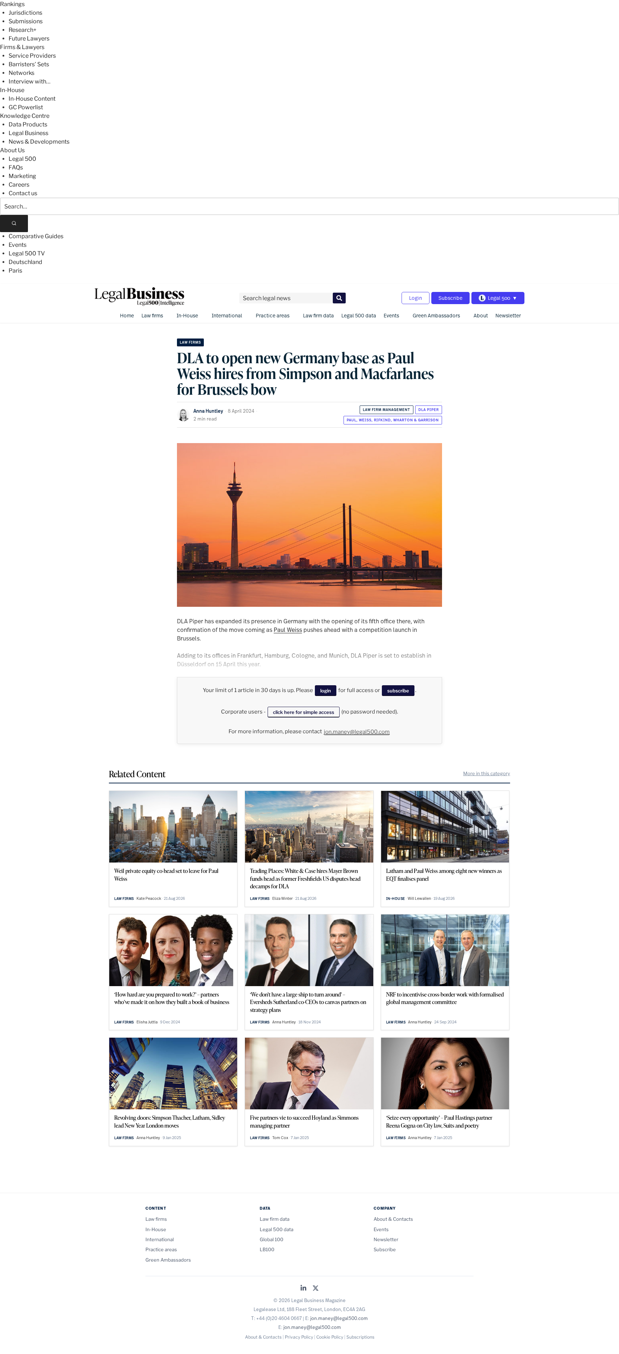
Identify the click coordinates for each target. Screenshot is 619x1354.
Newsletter (508, 315)
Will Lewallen (419, 898)
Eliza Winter (282, 898)
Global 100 (271, 1239)
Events (18, 244)
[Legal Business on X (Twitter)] (315, 1288)
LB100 (267, 1249)
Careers (19, 184)
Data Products (28, 124)
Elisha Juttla (147, 1021)
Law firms (152, 315)
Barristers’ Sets (29, 64)
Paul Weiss (288, 629)
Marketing (22, 176)
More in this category (486, 773)
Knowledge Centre (24, 115)
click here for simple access (303, 712)
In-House (12, 90)
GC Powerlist (26, 107)
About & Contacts (393, 1219)
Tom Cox (280, 1137)
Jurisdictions (25, 12)
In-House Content (32, 98)
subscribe (398, 690)
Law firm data (318, 315)
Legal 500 (22, 158)
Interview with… (30, 81)
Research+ (23, 30)
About (481, 315)
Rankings (12, 4)
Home (127, 315)
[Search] (14, 223)
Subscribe (450, 297)
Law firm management (386, 409)
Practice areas (272, 315)
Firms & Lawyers (22, 47)
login (325, 690)
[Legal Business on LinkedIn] (303, 1288)
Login (415, 297)
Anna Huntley (208, 411)
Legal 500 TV (27, 253)
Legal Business (28, 133)
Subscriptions (360, 1337)
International (227, 315)
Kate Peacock (148, 898)
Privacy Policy (299, 1337)
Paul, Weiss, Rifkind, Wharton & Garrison (393, 420)
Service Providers (32, 55)
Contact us (23, 193)
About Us (12, 150)
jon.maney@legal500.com (357, 732)
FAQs (16, 167)
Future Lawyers (29, 38)
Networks (21, 72)
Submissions (26, 21)
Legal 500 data (358, 315)
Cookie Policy (329, 1337)
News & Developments (39, 141)
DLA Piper (428, 409)
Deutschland (25, 262)
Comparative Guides (36, 236)
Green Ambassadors (436, 315)
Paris (15, 270)
